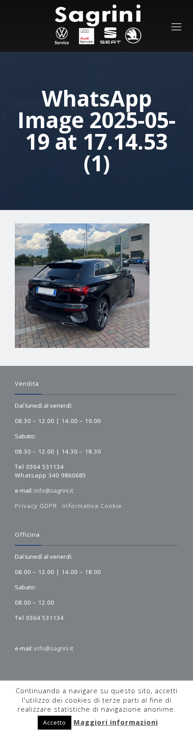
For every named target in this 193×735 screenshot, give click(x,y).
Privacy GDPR (37, 506)
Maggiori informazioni (116, 721)
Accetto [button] (54, 722)
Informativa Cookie (92, 506)
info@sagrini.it (53, 490)
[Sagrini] (96, 25)
